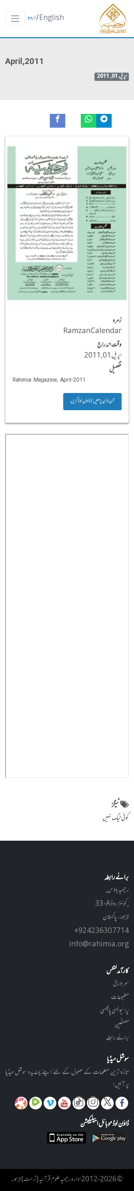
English (51, 18)
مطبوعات (120, 997)
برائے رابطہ (117, 1038)
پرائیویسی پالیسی (114, 1011)
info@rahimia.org (99, 944)
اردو (31, 18)
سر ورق (121, 984)
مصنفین (122, 1025)
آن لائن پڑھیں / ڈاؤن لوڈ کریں (92, 401)
